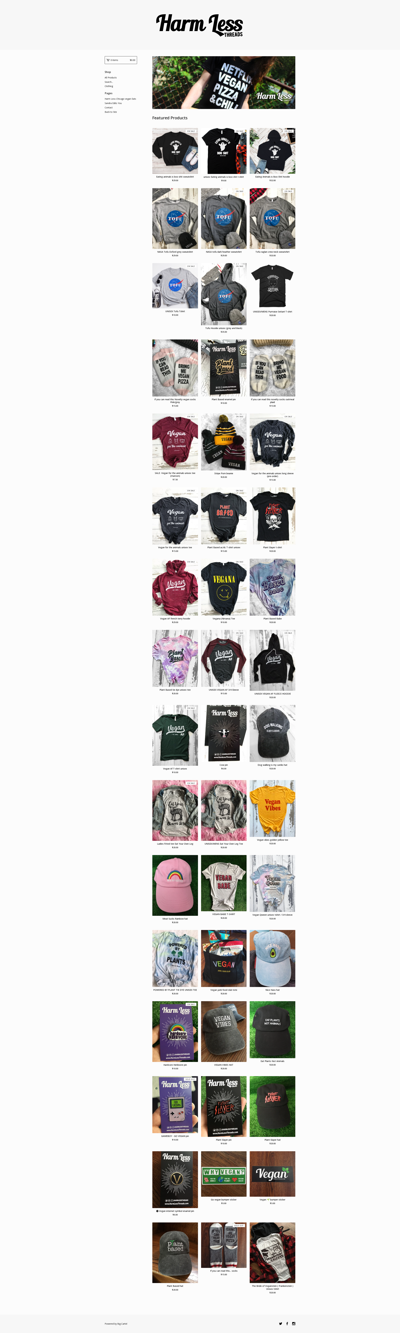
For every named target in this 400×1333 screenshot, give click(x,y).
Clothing (109, 86)
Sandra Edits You (113, 103)
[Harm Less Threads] (200, 25)
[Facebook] (287, 1324)
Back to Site (111, 111)
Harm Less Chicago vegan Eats (120, 98)
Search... (109, 82)
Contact (109, 107)
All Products (111, 77)
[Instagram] (293, 1324)
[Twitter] (280, 1324)
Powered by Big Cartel (116, 1323)
